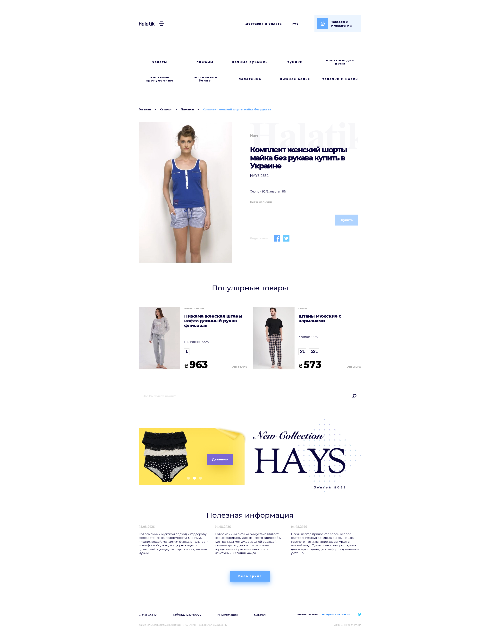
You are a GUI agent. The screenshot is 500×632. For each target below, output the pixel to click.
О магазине (147, 614)
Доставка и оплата (264, 23)
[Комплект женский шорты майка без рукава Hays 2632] (193, 192)
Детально (220, 459)
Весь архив (250, 576)
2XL (314, 352)
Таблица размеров (186, 614)
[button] (186, 478)
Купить (347, 220)
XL (302, 352)
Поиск (354, 396)
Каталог (260, 614)
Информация (227, 614)
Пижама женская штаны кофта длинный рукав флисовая (213, 321)
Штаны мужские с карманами (319, 318)
